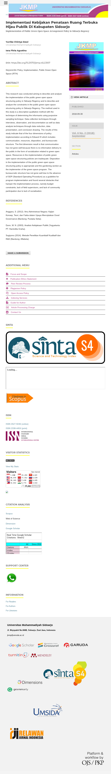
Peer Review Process (20, 283)
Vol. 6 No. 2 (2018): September (40, 14)
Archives (19, 14)
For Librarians (11, 610)
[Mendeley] (41, 658)
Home (9, 14)
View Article (80, 97)
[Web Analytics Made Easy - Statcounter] (10, 461)
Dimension (10, 523)
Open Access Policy (20, 293)
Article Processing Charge (23, 307)
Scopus (9, 513)
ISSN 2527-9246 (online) (17, 424)
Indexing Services (19, 298)
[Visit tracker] (7, 492)
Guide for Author (18, 303)
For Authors (10, 606)
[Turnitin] (18, 658)
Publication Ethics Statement (23, 279)
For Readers (11, 602)
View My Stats (12, 466)
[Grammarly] (18, 692)
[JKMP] (21, 650)
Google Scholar (13, 528)
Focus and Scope (19, 274)
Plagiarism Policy (18, 288)
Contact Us (16, 312)
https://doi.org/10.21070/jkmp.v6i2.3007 (30, 63)
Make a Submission (18, 253)
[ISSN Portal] (22, 440)
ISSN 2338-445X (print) (16, 428)
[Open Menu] (6, 3)
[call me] (11, 583)
